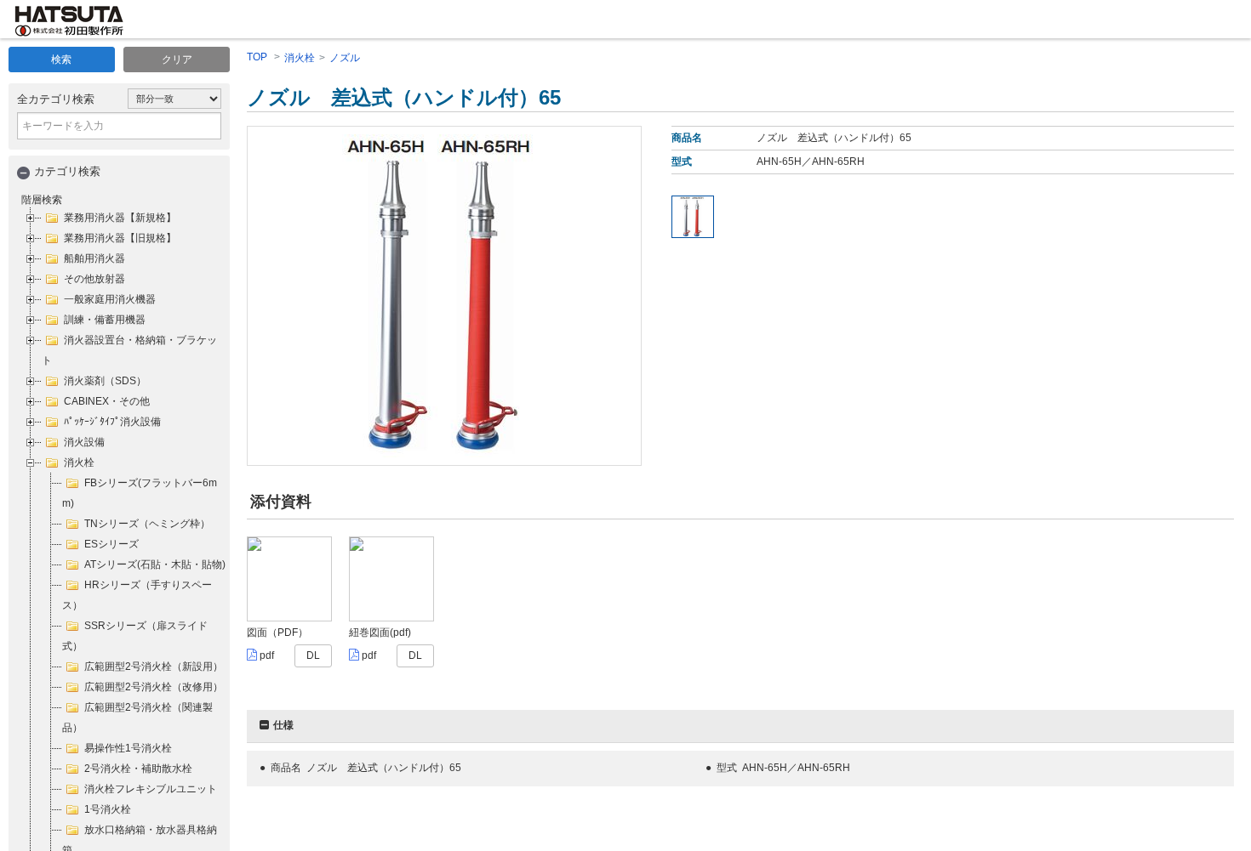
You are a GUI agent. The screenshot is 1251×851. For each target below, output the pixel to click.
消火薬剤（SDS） (105, 381)
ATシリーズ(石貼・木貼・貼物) (155, 564)
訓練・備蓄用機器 (105, 320)
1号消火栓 (107, 809)
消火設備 (84, 442)
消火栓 (79, 462)
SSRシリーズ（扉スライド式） (135, 636)
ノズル (344, 58)
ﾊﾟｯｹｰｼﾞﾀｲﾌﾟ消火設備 (112, 422)
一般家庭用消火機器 (110, 299)
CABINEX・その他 (107, 401)
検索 (61, 59)
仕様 (283, 725)
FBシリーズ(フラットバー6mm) (139, 493)
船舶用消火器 (94, 258)
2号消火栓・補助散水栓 (138, 768)
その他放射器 (94, 279)
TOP (257, 57)
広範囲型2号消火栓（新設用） (153, 666)
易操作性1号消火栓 (128, 748)
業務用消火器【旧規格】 (120, 238)
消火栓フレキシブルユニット (150, 789)
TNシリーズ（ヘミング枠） (147, 524)
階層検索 (41, 200)
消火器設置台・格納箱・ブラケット (129, 350)
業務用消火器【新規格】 (120, 218)
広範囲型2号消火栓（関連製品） (137, 717)
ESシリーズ (111, 544)
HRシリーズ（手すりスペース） (137, 595)
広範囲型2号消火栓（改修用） (153, 687)
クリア (177, 59)
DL (313, 655)
